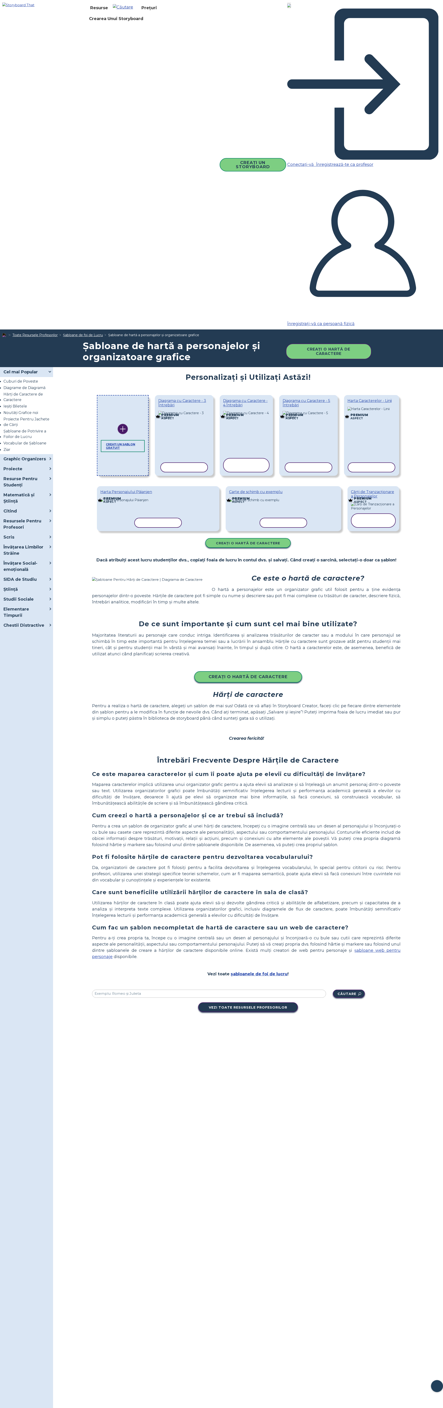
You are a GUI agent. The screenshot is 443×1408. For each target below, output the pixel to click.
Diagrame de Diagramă (24, 388)
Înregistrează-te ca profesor (344, 164)
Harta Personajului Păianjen (126, 492)
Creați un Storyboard (253, 164)
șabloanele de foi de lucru (259, 974)
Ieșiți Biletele (15, 406)
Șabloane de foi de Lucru (83, 335)
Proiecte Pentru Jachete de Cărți (26, 422)
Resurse (99, 7)
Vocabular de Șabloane (24, 443)
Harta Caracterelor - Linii (369, 400)
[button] (125, 7)
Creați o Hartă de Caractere (328, 351)
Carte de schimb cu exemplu (256, 492)
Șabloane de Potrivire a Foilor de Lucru (24, 434)
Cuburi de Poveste (20, 381)
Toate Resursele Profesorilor (35, 335)
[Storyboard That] (18, 5)
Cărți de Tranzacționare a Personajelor (372, 494)
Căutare (347, 994)
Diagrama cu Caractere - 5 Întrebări (306, 402)
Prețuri (149, 7)
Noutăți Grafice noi (20, 412)
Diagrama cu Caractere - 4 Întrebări (245, 402)
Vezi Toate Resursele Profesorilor (248, 1007)
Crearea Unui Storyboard (116, 18)
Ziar (6, 449)
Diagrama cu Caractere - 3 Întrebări (182, 402)
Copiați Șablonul (184, 412)
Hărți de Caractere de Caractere (23, 397)
